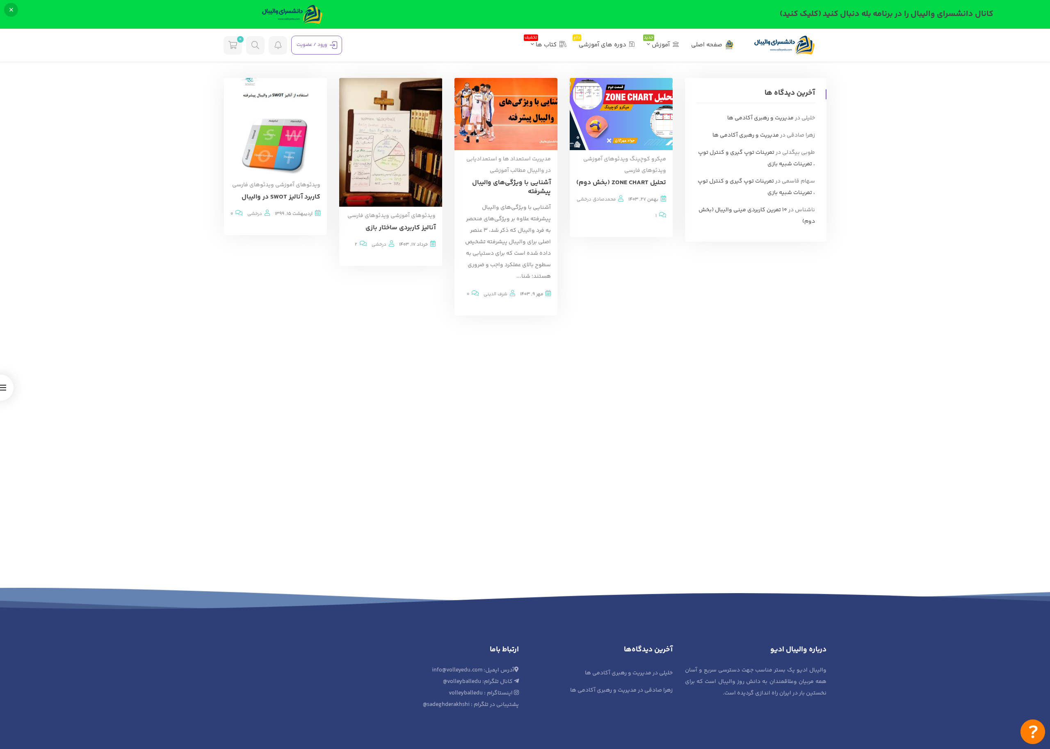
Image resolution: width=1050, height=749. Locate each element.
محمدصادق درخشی (596, 199)
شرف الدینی (495, 294)
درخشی (379, 244)
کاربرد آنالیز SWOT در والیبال (281, 197)
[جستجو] (255, 45)
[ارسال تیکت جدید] (1033, 732)
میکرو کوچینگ (648, 159)
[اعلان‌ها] (278, 45)
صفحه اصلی (706, 45)
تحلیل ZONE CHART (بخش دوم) (621, 183)
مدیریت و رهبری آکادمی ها (760, 118)
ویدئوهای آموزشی (605, 159)
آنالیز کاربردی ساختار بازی (400, 228)
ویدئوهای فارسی (645, 170)
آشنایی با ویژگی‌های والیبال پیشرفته (511, 187)
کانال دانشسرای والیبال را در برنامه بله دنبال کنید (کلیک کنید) (886, 14)
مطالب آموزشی (508, 170)
